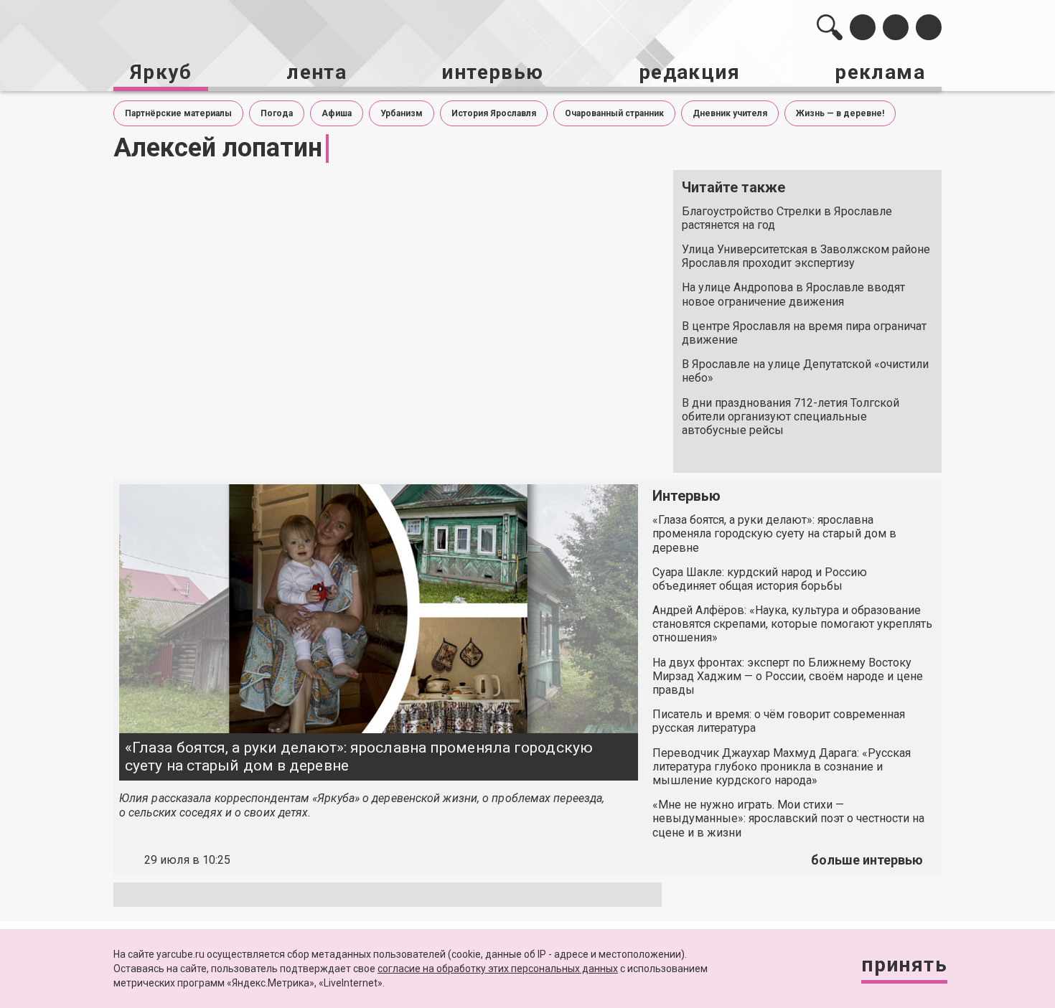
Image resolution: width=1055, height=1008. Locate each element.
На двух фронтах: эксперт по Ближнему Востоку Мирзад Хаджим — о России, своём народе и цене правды (787, 676)
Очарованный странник (614, 113)
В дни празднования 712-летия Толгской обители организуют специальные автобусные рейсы (790, 416)
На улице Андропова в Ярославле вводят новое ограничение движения (793, 294)
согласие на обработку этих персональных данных (498, 968)
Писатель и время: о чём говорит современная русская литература (778, 721)
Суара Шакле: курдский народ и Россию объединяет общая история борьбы (759, 579)
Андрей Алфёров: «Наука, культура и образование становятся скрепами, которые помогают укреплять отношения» (792, 623)
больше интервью (867, 859)
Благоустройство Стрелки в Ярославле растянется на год (787, 218)
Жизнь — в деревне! (840, 113)
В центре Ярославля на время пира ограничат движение (804, 333)
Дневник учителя (730, 113)
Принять (904, 964)
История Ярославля (493, 113)
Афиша (337, 113)
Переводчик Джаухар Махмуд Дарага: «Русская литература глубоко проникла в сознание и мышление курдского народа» (781, 766)
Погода (277, 113)
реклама (880, 72)
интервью (492, 72)
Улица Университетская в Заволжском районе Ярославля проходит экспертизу (806, 256)
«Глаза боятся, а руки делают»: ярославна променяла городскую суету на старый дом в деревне (359, 756)
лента (316, 72)
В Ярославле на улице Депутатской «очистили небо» (805, 371)
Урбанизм (401, 113)
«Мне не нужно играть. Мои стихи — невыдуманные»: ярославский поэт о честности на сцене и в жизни (788, 818)
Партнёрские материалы (178, 113)
